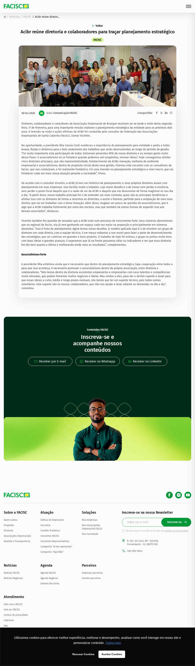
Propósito (9, 525)
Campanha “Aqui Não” (52, 552)
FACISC (27, 16)
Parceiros (89, 565)
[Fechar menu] (188, 6)
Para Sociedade (90, 534)
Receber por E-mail (52, 361)
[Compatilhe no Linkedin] (166, 112)
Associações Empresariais (17, 536)
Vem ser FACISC (12, 609)
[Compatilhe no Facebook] (156, 112)
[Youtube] (188, 495)
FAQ (6, 625)
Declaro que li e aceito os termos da (157, 530)
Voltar (99, 25)
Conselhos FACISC (50, 536)
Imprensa (9, 620)
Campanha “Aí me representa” (56, 546)
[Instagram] (178, 495)
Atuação (47, 512)
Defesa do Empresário (52, 520)
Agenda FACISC (48, 573)
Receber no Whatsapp (100, 361)
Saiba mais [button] (113, 642)
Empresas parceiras (92, 573)
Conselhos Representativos (55, 541)
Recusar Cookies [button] (83, 654)
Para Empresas (90, 520)
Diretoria (8, 530)
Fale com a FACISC (13, 604)
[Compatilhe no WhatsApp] (171, 112)
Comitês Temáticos (50, 530)
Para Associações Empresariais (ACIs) (92, 527)
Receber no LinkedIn (147, 361)
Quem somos (10, 520)
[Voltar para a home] (5, 17)
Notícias (15, 16)
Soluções (89, 512)
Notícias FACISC (12, 573)
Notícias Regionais (13, 578)
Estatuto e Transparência (17, 541)
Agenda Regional (49, 578)
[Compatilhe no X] (161, 113)
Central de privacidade (16, 615)
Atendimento (14, 597)
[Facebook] (169, 495)
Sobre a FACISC (15, 512)
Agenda (46, 565)
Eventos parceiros (91, 578)
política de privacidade (177, 530)
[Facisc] (16, 6)
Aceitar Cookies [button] (111, 654)
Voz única (45, 525)
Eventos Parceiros (50, 583)
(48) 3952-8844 (134, 551)
